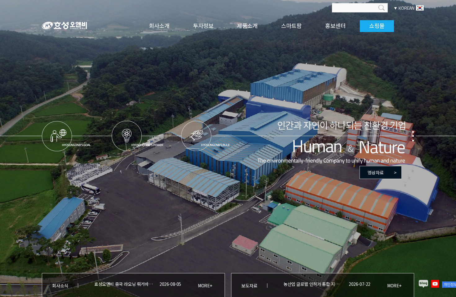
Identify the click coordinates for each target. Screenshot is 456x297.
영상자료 (382, 172)
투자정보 (203, 25)
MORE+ (205, 285)
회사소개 (159, 25)
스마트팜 (291, 25)
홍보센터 (335, 25)
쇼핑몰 (377, 25)
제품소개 (247, 25)
